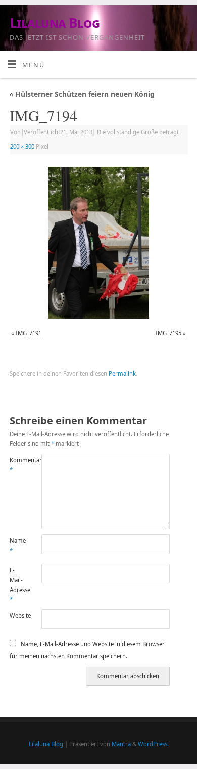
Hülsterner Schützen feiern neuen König (82, 94)
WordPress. (153, 744)
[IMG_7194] (98, 243)
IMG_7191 (28, 333)
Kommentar (18, 464)
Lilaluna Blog (55, 22)
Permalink (122, 373)
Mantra (121, 744)
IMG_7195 (168, 333)
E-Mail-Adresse (18, 584)
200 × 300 (22, 146)
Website (18, 615)
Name (18, 545)
